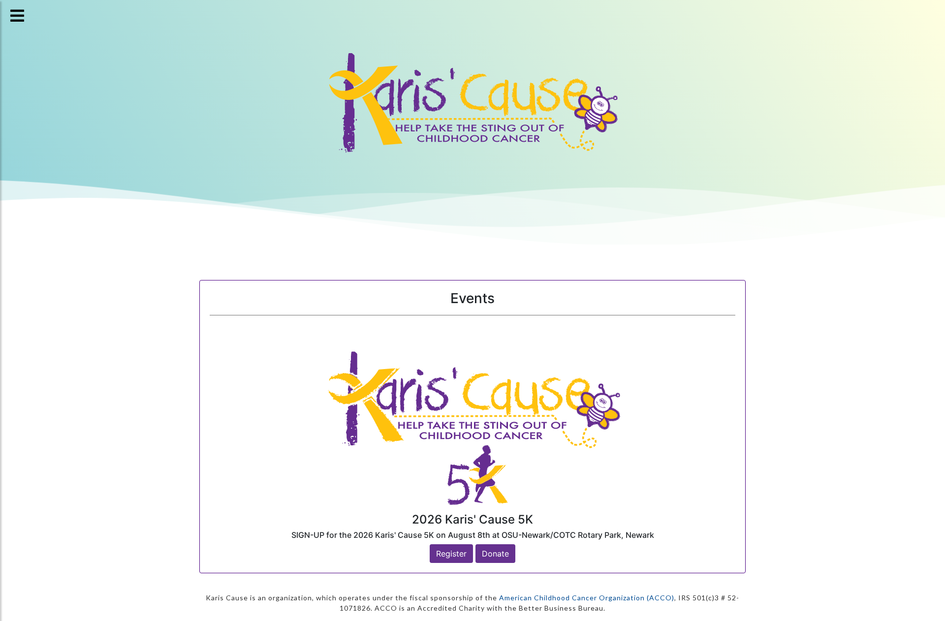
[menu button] (17, 16)
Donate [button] (495, 554)
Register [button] (451, 554)
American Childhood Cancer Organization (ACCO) (586, 597)
